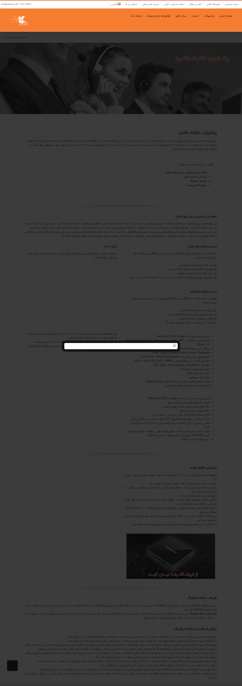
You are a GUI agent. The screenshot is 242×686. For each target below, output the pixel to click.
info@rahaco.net (9, 4)
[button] (128, 16)
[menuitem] (116, 4)
